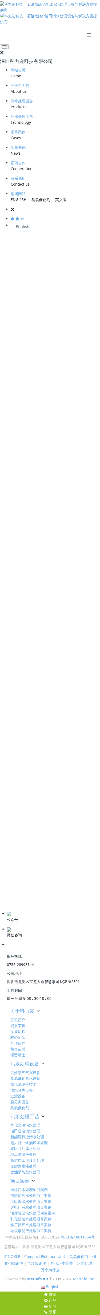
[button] (55, 209)
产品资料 (12, 903)
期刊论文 (12, 895)
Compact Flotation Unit (44, 1256)
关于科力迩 (20, 85)
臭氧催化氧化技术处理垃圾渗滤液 (37, 793)
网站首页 (18, 70)
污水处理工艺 (22, 116)
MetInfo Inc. (84, 1278)
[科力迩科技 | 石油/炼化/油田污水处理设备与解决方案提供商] (50, 13)
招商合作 (18, 162)
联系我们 (18, 178)
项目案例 (18, 131)
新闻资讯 (18, 147)
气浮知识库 (36, 1263)
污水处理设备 (22, 100)
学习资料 (12, 887)
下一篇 (86, 737)
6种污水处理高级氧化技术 (30, 858)
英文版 (60, 199)
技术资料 (12, 878)
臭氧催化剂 (40, 199)
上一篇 (13, 737)
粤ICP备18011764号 (78, 1237)
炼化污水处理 (61, 1263)
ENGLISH (18, 199)
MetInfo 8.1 (37, 1278)
